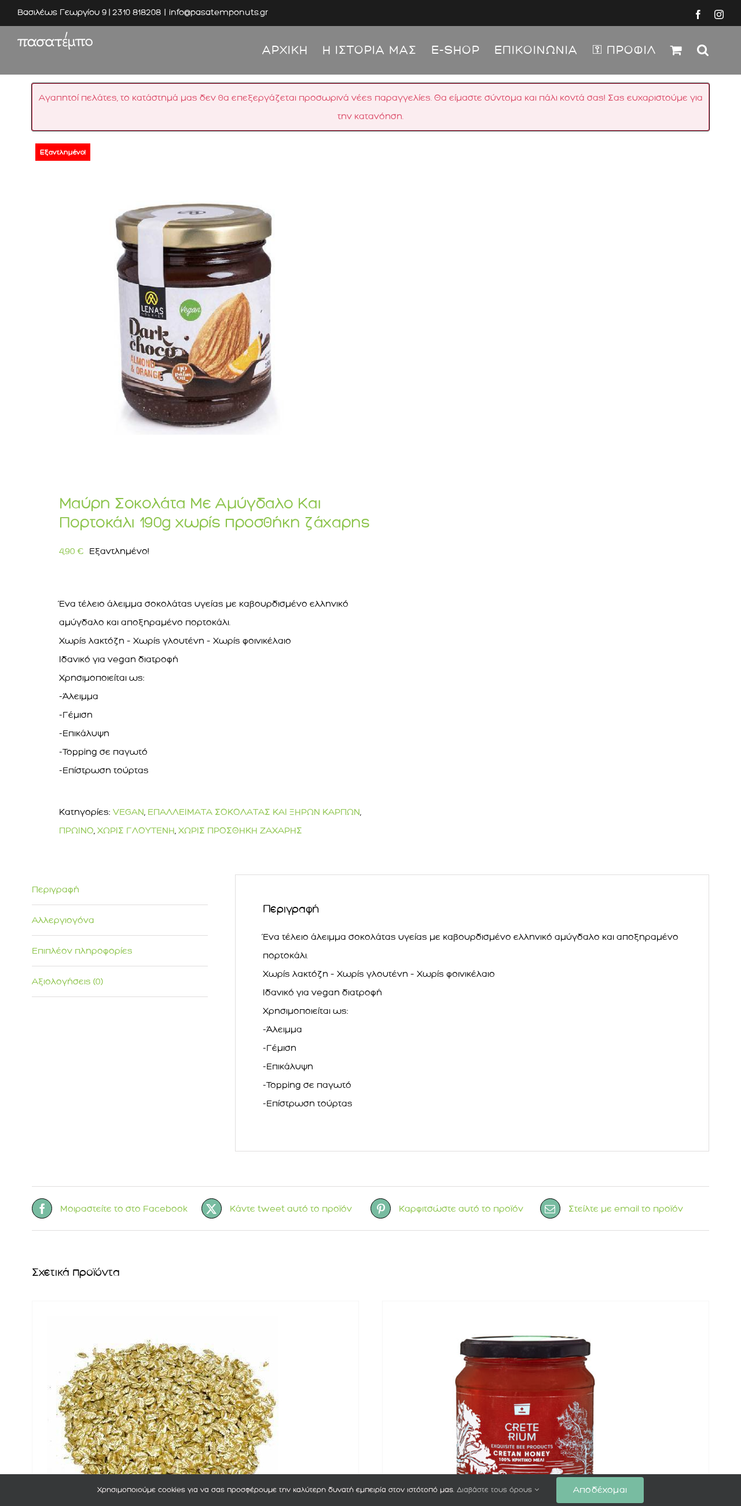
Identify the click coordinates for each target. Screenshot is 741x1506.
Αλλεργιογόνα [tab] (63, 920)
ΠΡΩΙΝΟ (76, 830)
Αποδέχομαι (600, 1490)
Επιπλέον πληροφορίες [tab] (82, 951)
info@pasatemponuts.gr (218, 12)
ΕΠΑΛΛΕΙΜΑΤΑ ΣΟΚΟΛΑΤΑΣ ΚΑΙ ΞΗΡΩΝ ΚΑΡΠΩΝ (254, 812)
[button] (703, 50)
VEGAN (128, 812)
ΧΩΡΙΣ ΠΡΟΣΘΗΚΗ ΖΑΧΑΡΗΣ (240, 830)
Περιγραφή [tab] (55, 889)
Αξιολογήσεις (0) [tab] (67, 981)
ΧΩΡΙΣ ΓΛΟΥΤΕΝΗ (136, 830)
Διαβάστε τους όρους (495, 1490)
